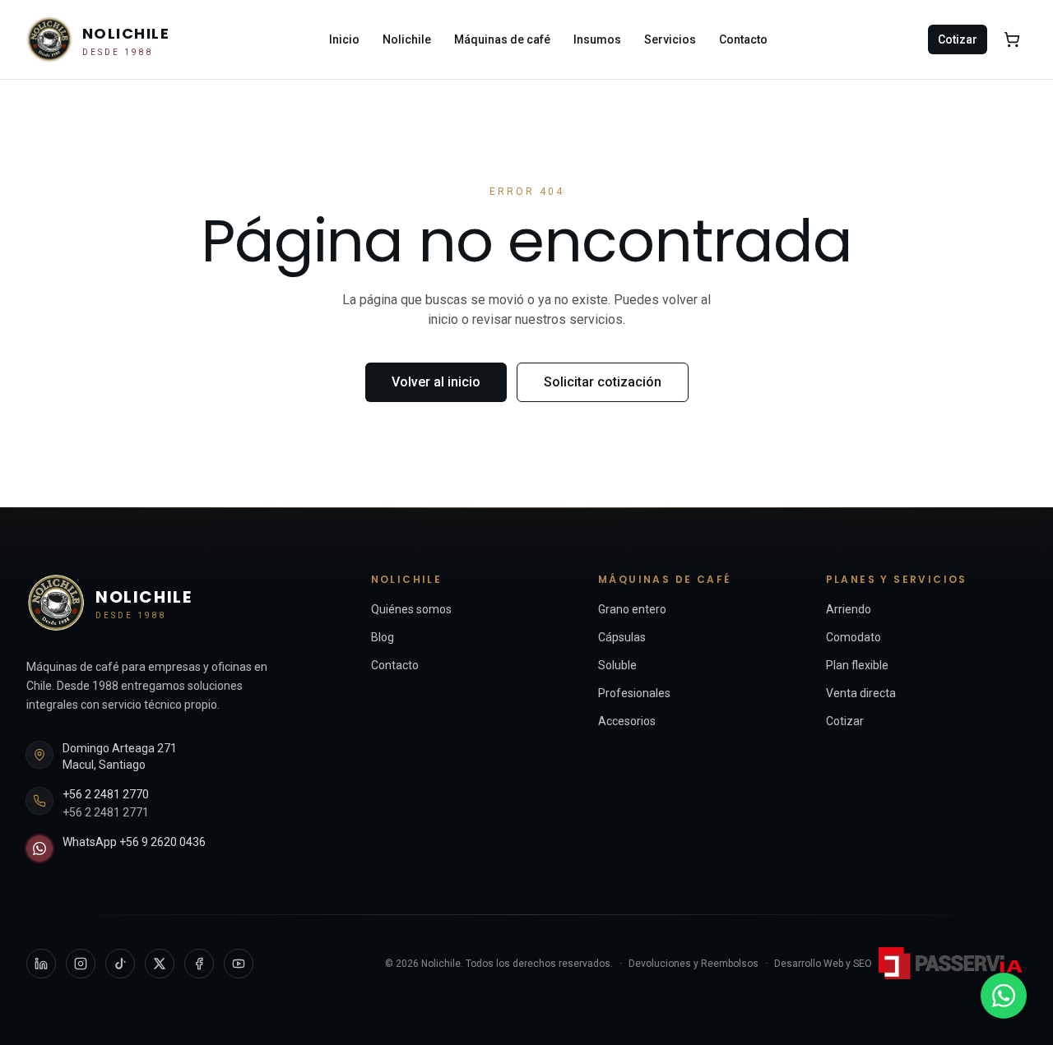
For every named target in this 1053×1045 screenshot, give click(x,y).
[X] (159, 963)
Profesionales (634, 693)
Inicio (344, 39)
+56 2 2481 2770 (106, 794)
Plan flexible (857, 665)
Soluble (617, 665)
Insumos (597, 39)
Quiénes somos (411, 609)
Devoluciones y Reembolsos (693, 963)
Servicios (670, 39)
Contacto (743, 39)
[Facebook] (199, 963)
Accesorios (627, 721)
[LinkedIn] (41, 963)
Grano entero (632, 609)
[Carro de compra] (1012, 39)
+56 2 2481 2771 (106, 812)
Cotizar (957, 39)
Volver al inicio (436, 382)
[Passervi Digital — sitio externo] (953, 963)
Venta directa (861, 693)
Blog (382, 637)
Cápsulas (622, 637)
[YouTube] (238, 963)
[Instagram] (80, 963)
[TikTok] (120, 963)
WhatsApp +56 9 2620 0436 (134, 841)
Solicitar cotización (602, 382)
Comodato (853, 637)
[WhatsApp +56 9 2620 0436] (1004, 996)
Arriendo (848, 609)
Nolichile (407, 39)
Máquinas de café (502, 39)
